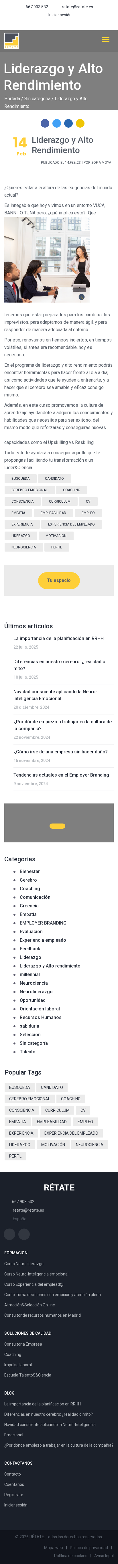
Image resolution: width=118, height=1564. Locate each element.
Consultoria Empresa (23, 1344)
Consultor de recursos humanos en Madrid (42, 1315)
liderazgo (20, 536)
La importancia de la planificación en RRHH (58, 638)
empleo (88, 513)
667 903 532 (37, 7)
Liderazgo (30, 957)
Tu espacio (59, 580)
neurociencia (23, 547)
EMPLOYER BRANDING (43, 923)
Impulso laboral (18, 1364)
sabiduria (29, 1026)
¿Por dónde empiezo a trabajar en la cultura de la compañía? (62, 725)
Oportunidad (33, 1000)
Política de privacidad (89, 1547)
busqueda (20, 479)
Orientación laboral (40, 1009)
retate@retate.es (77, 7)
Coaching (30, 888)
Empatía (28, 914)
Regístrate (13, 1494)
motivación (56, 536)
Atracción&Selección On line (29, 1305)
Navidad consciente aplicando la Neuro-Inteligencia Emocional (55, 695)
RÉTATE (59, 1187)
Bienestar (30, 871)
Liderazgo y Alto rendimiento (50, 966)
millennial (30, 974)
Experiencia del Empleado (71, 524)
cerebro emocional (29, 490)
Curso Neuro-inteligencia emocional (36, 1274)
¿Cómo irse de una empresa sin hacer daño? (60, 752)
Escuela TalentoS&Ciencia (27, 1375)
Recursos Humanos (41, 1017)
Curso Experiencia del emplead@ (34, 1284)
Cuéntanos (14, 1484)
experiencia (22, 524)
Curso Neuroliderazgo (24, 1263)
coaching (71, 490)
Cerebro (28, 880)
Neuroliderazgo (36, 991)
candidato (54, 479)
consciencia (22, 501)
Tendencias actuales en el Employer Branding (61, 775)
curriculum (59, 501)
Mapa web (53, 1547)
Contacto (12, 1474)
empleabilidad (53, 513)
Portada (12, 98)
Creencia (29, 906)
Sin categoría (37, 98)
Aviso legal (104, 1555)
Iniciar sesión (60, 15)
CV (88, 501)
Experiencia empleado (43, 940)
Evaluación (31, 931)
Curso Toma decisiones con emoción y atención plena (52, 1294)
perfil (56, 547)
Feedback (30, 948)
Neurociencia (34, 983)
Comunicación (35, 897)
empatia (18, 513)
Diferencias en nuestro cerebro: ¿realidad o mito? (59, 665)
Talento (28, 1051)
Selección (30, 1034)
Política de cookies (70, 1555)
